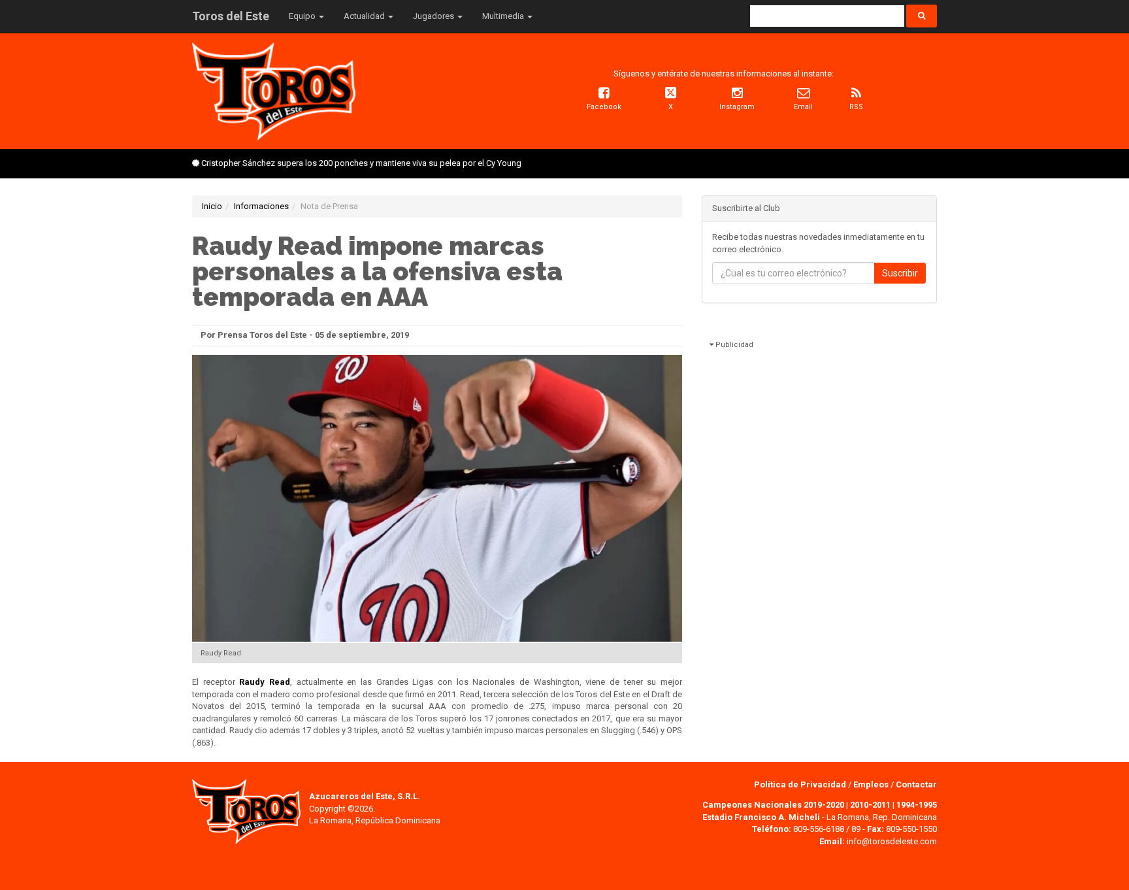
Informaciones (261, 206)
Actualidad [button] (365, 16)
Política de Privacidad (801, 784)
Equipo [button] (303, 16)
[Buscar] (921, 16)
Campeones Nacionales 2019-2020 (773, 805)
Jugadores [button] (434, 16)
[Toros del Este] (273, 90)
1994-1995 (916, 805)
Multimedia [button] (504, 16)
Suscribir (900, 273)
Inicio (212, 206)
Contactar (916, 784)
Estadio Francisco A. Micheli (761, 817)
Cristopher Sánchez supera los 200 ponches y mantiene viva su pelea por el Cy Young (361, 163)
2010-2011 (870, 805)
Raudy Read (264, 682)
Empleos (871, 784)
